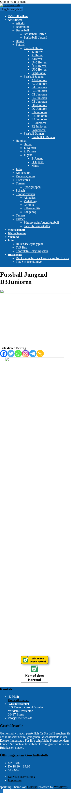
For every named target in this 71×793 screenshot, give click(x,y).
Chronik (29, 204)
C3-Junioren (39, 101)
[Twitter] (11, 353)
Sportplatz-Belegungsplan (32, 251)
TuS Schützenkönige (29, 261)
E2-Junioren (39, 115)
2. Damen (30, 151)
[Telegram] (32, 353)
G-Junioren (39, 130)
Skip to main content (13, 1)
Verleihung (30, 201)
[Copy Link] (40, 353)
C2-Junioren (39, 98)
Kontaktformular (18, 700)
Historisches (15, 254)
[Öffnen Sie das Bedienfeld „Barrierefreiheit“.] (1, 791)
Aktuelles (30, 197)
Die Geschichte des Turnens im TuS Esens (42, 258)
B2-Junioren (39, 91)
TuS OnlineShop (18, 16)
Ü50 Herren (39, 66)
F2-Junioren (39, 126)
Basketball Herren (35, 34)
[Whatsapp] (18, 353)
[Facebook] (3, 353)
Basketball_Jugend (35, 37)
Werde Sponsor (17, 233)
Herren (28, 144)
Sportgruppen (32, 187)
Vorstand (13, 236)
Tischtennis (23, 179)
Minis (35, 165)
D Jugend (38, 162)
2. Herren (37, 55)
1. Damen (30, 147)
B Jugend (37, 158)
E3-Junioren (39, 119)
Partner (20, 219)
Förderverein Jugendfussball (41, 222)
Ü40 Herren (39, 62)
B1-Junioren (39, 87)
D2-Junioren (39, 108)
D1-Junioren (39, 105)
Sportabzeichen (25, 194)
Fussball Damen (34, 133)
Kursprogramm (25, 176)
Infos (11, 240)
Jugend (28, 155)
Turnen (20, 183)
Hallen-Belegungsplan (30, 244)
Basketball (22, 30)
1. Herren (37, 51)
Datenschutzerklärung (21, 776)
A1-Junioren (39, 80)
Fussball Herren (33, 48)
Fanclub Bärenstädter (37, 226)
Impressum (14, 780)
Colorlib (32, 787)
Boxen (20, 41)
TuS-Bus (21, 247)
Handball (21, 140)
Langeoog (30, 212)
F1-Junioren (39, 123)
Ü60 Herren (39, 69)
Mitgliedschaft (16, 229)
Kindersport (23, 172)
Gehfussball (39, 73)
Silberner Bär (32, 208)
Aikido (20, 23)
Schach (20, 190)
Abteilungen (15, 19)
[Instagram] (25, 353)
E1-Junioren (39, 112)
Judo (19, 169)
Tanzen (20, 215)
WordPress (60, 787)
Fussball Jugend (34, 76)
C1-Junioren (39, 94)
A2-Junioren (39, 83)
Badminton (23, 26)
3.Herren (37, 58)
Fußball (20, 44)
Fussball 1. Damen (43, 137)
